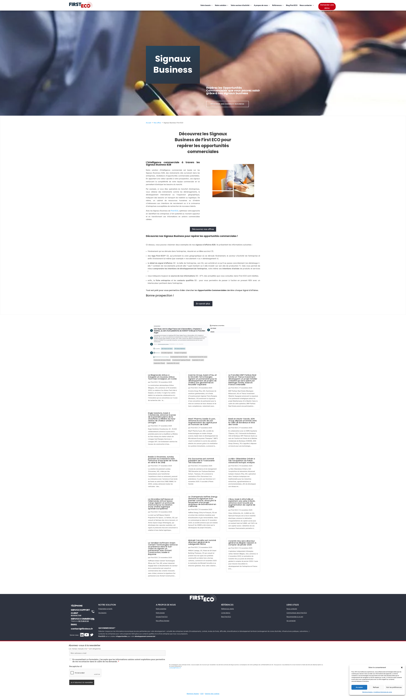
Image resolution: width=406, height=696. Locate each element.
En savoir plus (203, 303)
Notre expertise (161, 609)
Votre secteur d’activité (240, 5)
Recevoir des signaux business (227, 104)
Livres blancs (225, 613)
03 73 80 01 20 (83, 621)
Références (277, 5)
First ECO (174, 211)
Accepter (359, 687)
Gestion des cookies (212, 694)
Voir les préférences (394, 687)
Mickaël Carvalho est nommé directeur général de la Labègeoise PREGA (202, 542)
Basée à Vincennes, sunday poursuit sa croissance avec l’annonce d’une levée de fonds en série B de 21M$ (162, 459)
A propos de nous (261, 5)
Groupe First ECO (162, 617)
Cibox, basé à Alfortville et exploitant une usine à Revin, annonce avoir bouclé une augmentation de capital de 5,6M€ (241, 503)
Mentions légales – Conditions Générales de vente (377, 692)
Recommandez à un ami (295, 617)
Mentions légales (193, 694)
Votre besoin (205, 5)
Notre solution (220, 5)
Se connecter (291, 621)
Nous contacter (306, 5)
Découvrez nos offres (203, 229)
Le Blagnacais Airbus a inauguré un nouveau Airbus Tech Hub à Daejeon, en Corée (162, 377)
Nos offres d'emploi (162, 621)
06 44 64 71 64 (76, 615)
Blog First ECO (291, 5)
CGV (202, 694)
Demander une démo (327, 6)
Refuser (376, 687)
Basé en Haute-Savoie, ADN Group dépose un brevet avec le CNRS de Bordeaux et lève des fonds (242, 421)
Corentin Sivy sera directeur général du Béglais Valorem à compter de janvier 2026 (242, 543)
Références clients (227, 609)
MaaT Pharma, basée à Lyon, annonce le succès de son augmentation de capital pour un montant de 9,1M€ (202, 421)
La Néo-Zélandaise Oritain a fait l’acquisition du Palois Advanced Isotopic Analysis (241, 460)
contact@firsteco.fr (82, 628)
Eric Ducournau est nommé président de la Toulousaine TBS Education (201, 460)
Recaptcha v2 (75, 666)
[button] (402, 667)
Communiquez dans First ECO (297, 613)
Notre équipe (160, 613)
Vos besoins (102, 613)
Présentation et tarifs (105, 609)
